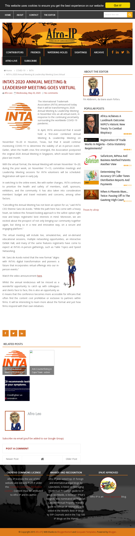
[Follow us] (122, 52)
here (39, 275)
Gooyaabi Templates (86, 532)
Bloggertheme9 (64, 532)
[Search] (130, 15)
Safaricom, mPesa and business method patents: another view (115, 160)
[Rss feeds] (128, 52)
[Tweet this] (13, 333)
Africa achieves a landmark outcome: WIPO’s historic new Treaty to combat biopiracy (112, 124)
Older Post (71, 458)
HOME (8, 14)
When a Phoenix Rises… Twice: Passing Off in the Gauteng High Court (115, 196)
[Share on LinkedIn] (22, 333)
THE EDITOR (49, 14)
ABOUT (20, 14)
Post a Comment (17, 448)
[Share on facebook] (5, 333)
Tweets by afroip (91, 209)
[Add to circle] (117, 52)
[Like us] (112, 52)
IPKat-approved (112, 496)
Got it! (118, 5)
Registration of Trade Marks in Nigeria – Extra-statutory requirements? (105, 144)
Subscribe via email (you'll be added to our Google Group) (33, 438)
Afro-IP (39, 532)
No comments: (51, 93)
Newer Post (12, 458)
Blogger (112, 532)
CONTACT (33, 14)
